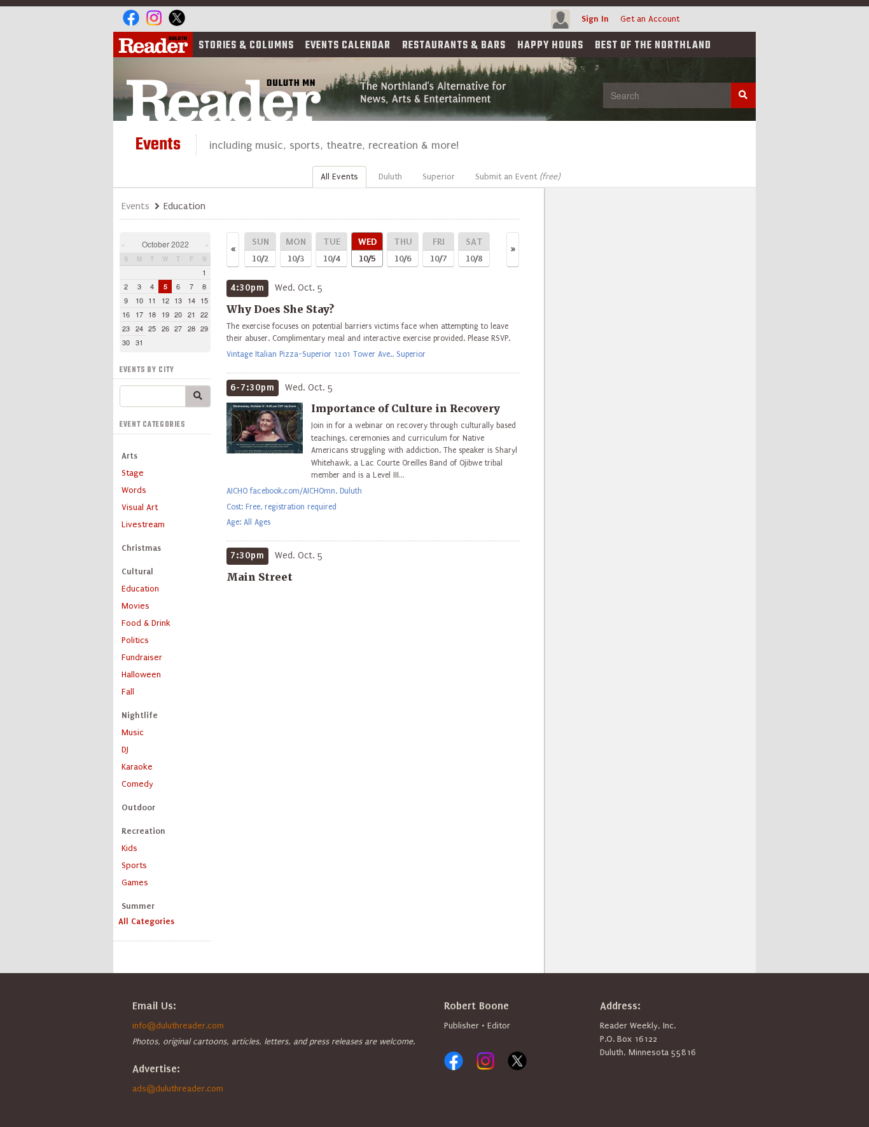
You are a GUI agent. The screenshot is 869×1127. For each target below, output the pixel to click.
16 (126, 314)
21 (191, 314)
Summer (138, 906)
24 (139, 328)
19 (165, 314)
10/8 (474, 249)
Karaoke (137, 766)
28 (191, 328)
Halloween (141, 674)
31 (139, 342)
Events (348, 46)
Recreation (143, 831)
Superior (438, 176)
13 (178, 300)
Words (134, 490)
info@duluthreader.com (178, 1025)
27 (178, 328)
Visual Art (140, 507)
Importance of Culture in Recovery (405, 408)
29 (204, 328)
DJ (125, 749)
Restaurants (454, 46)
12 (165, 300)
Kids (129, 848)
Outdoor (138, 807)
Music (133, 732)
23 (126, 328)
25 (152, 328)
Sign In (595, 19)
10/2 (260, 249)
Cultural (137, 571)
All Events (339, 176)
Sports (134, 865)
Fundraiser (142, 657)
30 (126, 342)
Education (140, 588)
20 (178, 314)
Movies (135, 606)
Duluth (390, 176)
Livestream (143, 524)
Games (135, 882)
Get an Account (649, 19)
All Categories (146, 921)
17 (139, 314)
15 (204, 300)
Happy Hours (550, 46)
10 (139, 300)
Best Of (653, 46)
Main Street (259, 576)
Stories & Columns (246, 46)
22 (204, 314)
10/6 (403, 249)
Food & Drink (146, 623)
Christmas (141, 548)
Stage (133, 473)
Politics (135, 640)
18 (152, 314)
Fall (128, 691)
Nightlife (140, 715)
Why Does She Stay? (280, 309)
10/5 (367, 249)
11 (152, 300)
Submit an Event (517, 176)
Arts (129, 455)
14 (191, 300)
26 (165, 328)
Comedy (137, 784)
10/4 (331, 249)
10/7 (438, 249)
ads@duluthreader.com (177, 1088)
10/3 (296, 249)
